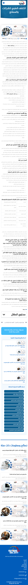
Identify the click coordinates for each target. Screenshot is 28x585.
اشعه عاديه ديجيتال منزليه (18, 394)
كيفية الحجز (24, 564)
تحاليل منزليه (20, 418)
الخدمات (25, 563)
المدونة (25, 567)
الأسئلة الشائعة (24, 566)
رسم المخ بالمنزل (20, 412)
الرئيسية (25, 560)
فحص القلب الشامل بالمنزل (18, 424)
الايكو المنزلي (20, 403)
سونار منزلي (21, 397)
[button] (4, 3)
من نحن (25, 561)
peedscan (19, 582)
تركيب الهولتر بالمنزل (19, 409)
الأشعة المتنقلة (24, 115)
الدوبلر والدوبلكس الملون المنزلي (17, 400)
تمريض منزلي (20, 427)
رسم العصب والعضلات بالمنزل (17, 415)
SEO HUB (17, 583)
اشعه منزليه (21, 391)
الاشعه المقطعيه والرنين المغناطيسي (16, 430)
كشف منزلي (21, 421)
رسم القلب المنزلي (19, 406)
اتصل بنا (25, 569)
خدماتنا (24, 309)
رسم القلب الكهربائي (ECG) (12, 94)
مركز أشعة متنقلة (11, 45)
